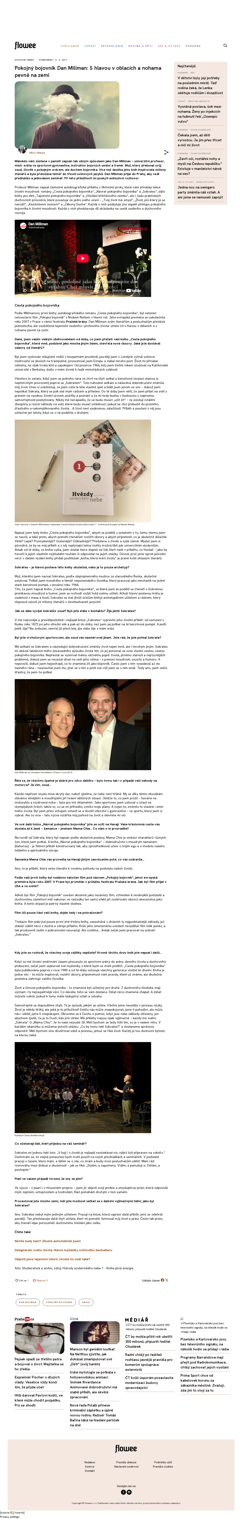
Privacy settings (9, 1517)
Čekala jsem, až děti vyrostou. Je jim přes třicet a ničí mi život (199, 140)
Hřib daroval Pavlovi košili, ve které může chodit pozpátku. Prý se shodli (39, 1400)
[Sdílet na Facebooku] (162, 1281)
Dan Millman (27, 1302)
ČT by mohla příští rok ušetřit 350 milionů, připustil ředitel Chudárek (148, 1341)
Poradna (183, 73)
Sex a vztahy (186, 182)
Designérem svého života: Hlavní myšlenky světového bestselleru (63, 1250)
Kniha (86, 1302)
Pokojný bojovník (59, 1302)
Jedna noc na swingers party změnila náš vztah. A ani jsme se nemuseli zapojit (200, 192)
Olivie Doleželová (201, 130)
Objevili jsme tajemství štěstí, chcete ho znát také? (52, 1259)
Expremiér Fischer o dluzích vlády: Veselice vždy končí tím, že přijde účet (37, 1382)
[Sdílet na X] (166, 1280)
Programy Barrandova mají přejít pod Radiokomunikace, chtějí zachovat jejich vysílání (205, 1362)
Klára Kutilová (205, 182)
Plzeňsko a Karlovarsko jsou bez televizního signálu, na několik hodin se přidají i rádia (205, 1344)
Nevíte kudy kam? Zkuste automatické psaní (48, 1241)
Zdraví (182, 101)
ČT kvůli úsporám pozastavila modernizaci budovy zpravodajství (149, 1382)
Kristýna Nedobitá (199, 101)
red (193, 73)
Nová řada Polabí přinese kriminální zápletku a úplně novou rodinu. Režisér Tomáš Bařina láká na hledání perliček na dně (94, 1415)
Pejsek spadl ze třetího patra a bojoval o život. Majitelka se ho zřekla (39, 1364)
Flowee (26, 46)
